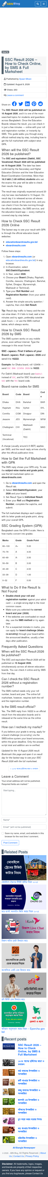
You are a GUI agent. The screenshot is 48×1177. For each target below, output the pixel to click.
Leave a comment (15, 95)
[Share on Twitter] (21, 104)
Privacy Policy (32, 1156)
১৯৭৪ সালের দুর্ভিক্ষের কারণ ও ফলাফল (25, 768)
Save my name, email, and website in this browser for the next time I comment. (24, 835)
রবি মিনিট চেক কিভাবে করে (13, 999)
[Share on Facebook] (14, 104)
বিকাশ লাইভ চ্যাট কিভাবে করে (14, 940)
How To (5, 52)
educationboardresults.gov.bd (20, 260)
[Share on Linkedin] (27, 104)
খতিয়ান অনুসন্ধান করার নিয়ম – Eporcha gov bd (23, 1030)
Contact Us (18, 1156)
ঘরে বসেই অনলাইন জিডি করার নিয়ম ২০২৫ (20, 911)
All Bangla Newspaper (24, 1147)
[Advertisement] (24, 30)
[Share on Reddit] (40, 104)
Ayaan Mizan (25, 78)
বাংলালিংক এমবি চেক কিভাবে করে (16, 970)
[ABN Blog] (11, 4)
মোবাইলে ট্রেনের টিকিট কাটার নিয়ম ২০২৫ (20, 882)
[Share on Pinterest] (34, 104)
